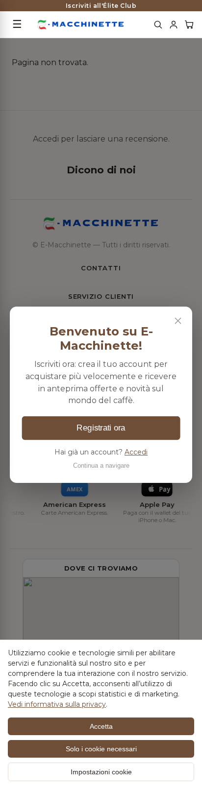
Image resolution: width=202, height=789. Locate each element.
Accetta (101, 726)
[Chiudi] (178, 320)
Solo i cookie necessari (101, 749)
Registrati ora (100, 427)
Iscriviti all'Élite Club (101, 5)
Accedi (136, 452)
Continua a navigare (101, 465)
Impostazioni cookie (101, 772)
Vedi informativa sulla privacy (57, 704)
